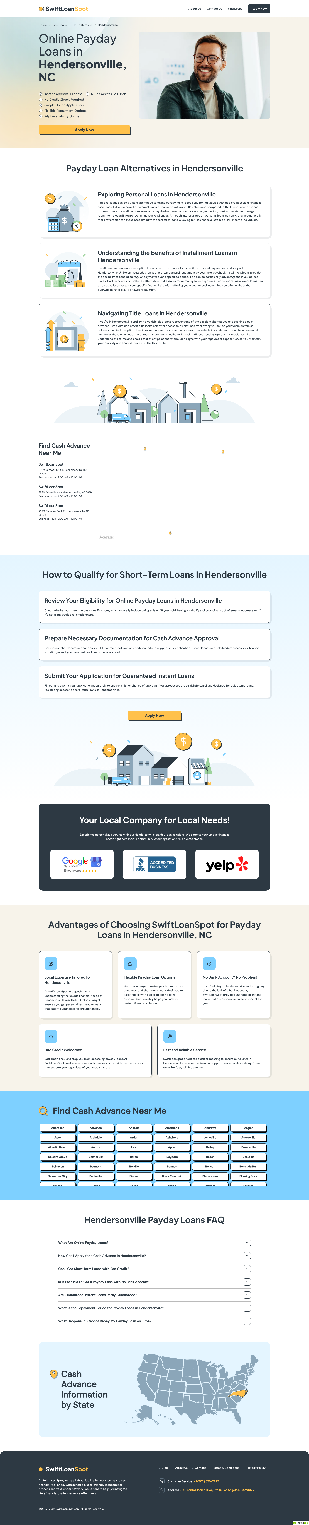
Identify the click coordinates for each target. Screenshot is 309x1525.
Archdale (96, 1137)
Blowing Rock (248, 1176)
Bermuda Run (248, 1166)
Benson (210, 1166)
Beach (210, 1157)
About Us (194, 8)
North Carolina (82, 25)
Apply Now (259, 8)
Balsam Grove (57, 1157)
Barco (134, 1157)
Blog (165, 1467)
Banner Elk (96, 1157)
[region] (184, 491)
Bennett (172, 1166)
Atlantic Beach (57, 1147)
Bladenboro (210, 1176)
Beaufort (248, 1157)
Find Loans (235, 8)
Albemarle (172, 1128)
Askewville (248, 1137)
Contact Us (214, 8)
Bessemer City (57, 1176)
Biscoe (133, 1176)
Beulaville (95, 1176)
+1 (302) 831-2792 (206, 1481)
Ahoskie (134, 1128)
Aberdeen (57, 1128)
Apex (57, 1137)
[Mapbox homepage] (106, 537)
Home (43, 25)
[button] (170, 533)
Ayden (172, 1147)
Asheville (210, 1137)
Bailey (210, 1147)
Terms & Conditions (226, 1467)
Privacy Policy (256, 1467)
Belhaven (58, 1166)
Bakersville (248, 1147)
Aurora (95, 1147)
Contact (200, 1467)
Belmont (95, 1166)
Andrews (210, 1128)
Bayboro (172, 1157)
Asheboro (172, 1137)
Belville (134, 1166)
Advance (96, 1128)
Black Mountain (172, 1176)
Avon (134, 1147)
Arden (134, 1137)
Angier (248, 1128)
